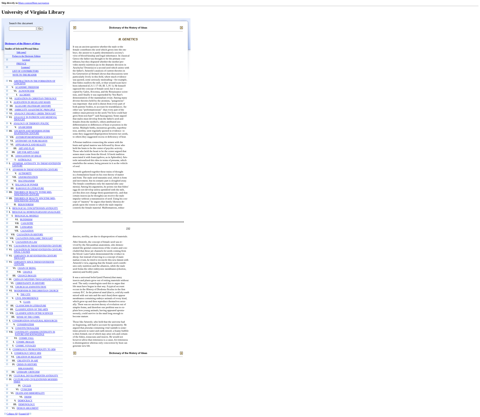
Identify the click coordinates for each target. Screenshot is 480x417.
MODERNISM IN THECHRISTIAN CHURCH (36, 291)
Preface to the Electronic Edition (26, 56)
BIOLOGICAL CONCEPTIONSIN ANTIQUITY (35, 208)
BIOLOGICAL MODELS (27, 216)
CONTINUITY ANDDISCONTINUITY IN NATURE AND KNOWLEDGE (35, 333)
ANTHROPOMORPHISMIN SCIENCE (34, 137)
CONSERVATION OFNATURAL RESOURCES (34, 321)
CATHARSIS (26, 227)
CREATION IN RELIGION (29, 357)
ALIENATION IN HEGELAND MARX (32, 102)
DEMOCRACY (25, 401)
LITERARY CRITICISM (28, 372)
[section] (26, 60)
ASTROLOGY (25, 160)
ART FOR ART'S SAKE (28, 152)
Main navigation (40, 3)
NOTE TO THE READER (25, 75)
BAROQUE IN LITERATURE (30, 188)
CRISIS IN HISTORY (27, 364)
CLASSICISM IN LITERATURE (31, 306)
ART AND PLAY (27, 148)
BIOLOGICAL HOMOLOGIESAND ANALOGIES (36, 212)
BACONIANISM (26, 181)
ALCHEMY (25, 95)
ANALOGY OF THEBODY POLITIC (31, 123)
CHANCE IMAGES (27, 276)
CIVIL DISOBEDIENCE (26, 298)
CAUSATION (27, 231)
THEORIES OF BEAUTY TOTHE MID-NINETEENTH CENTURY (33, 193)
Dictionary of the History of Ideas (22, 43)
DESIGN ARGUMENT (27, 408)
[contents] (25, 67)
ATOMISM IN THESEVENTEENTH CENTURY (35, 170)
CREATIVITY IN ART (27, 361)
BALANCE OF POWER (26, 185)
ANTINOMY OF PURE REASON (31, 141)
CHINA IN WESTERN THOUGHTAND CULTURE (38, 279)
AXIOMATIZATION (28, 177)
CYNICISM (26, 389)
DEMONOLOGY (26, 404)
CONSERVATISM (25, 324)
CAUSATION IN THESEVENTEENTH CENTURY (38, 246)
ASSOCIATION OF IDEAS (28, 156)
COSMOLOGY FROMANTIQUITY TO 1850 (34, 349)
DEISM (28, 397)
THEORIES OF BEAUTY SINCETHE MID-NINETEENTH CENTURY (35, 199)
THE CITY (25, 294)
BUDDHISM (26, 219)
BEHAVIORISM (26, 204)
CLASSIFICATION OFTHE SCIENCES (34, 313)
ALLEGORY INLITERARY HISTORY (33, 106)
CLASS (26, 302)
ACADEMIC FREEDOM (27, 87)
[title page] (21, 52)
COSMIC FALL (26, 338)
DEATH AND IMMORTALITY (30, 393)
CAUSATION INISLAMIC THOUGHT (34, 238)
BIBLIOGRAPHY (26, 368)
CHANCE (27, 272)
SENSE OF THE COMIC (28, 317)
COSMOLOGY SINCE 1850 (27, 353)
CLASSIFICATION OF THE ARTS (31, 309)
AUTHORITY (25, 173)
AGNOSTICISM (26, 91)
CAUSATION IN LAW (26, 242)
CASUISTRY (27, 223)
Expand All (24, 414)
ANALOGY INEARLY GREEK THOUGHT (35, 113)
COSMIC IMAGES (25, 342)
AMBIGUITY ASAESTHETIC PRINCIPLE (34, 110)
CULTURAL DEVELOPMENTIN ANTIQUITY (36, 376)
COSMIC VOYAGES (26, 346)
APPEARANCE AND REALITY (30, 145)
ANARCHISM (25, 127)
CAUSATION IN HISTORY (30, 234)
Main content (25, 3)
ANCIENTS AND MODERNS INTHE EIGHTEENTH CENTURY (32, 132)
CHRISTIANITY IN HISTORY (30, 283)
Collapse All (12, 414)
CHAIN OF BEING (27, 268)
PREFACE (21, 63)
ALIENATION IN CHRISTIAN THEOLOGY (35, 98)
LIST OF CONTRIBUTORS (25, 71)
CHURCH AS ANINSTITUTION (30, 287)
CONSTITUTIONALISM (27, 328)
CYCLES (26, 386)
